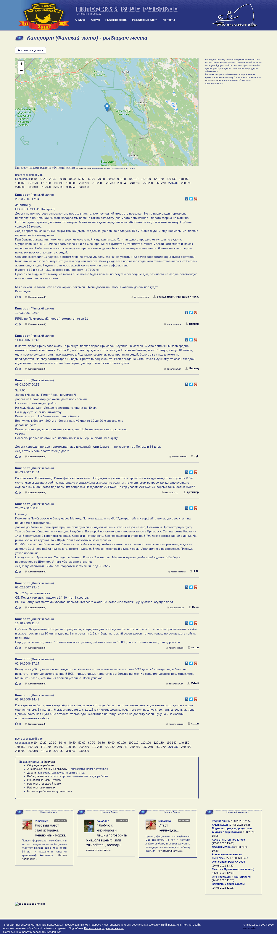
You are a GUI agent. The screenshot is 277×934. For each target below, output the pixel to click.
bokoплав (103, 821)
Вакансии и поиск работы (228, 884)
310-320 (46, 187)
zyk (196, 456)
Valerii (195, 683)
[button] (107, 107)
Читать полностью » (98, 850)
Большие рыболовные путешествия (49, 791)
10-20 (42, 179)
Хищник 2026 (220, 824)
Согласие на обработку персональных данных (32, 932)
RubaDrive (41, 821)
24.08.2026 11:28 (223, 880)
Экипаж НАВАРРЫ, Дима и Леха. (178, 296)
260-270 (161, 183)
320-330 (58, 187)
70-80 (101, 179)
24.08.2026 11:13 (223, 887)
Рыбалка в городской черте (44, 783)
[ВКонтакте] (186, 197)
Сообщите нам (83, 168)
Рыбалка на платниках (41, 787)
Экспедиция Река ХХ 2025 (228, 861)
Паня (195, 607)
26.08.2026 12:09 (223, 873)
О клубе (80, 19)
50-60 (81, 179)
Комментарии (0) (37, 297)
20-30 (52, 179)
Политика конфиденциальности (104, 928)
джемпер (193, 492)
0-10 (34, 179)
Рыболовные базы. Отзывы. (44, 780)
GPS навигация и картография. (231, 876)
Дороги (31, 772)
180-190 (58, 183)
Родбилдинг (219, 821)
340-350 (84, 187)
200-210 (84, 183)
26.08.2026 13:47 (223, 865)
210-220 (97, 183)
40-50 (72, 179)
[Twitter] (191, 197)
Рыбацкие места (116, 19)
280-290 (186, 183)
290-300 (20, 187)
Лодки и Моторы (222, 847)
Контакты (169, 19)
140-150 (184, 179)
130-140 (171, 179)
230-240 (122, 183)
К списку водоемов (32, 50)
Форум (95, 19)
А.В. (196, 571)
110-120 (146, 179)
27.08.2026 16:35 (240, 824)
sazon (195, 647)
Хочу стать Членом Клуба (228, 839)
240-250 (135, 183)
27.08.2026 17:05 (239, 821)
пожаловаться (141, 297)
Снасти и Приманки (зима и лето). (233, 869)
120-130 (159, 179)
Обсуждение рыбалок (40, 765)
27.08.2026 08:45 (236, 858)
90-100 (121, 179)
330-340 (71, 187)
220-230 (109, 183)
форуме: (49, 761)
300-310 (33, 187)
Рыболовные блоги (144, 19)
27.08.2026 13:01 (223, 843)
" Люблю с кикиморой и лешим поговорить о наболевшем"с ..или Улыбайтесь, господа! (106, 835)
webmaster (249, 928)
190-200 (71, 183)
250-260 (148, 183)
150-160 (20, 183)
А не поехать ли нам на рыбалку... (48, 769)
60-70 (91, 179)
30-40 (62, 179)
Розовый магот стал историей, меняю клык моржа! (50, 830)
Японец (194, 323)
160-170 (33, 183)
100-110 (133, 179)
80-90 (111, 179)
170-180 (46, 183)
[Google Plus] (195, 197)
